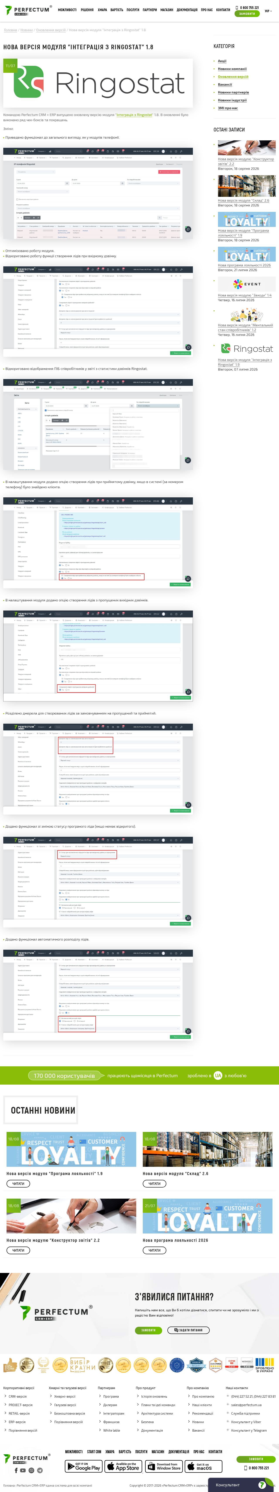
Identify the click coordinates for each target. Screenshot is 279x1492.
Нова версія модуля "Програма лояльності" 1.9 (55, 1173)
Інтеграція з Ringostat (134, 114)
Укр (267, 11)
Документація (187, 10)
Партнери (150, 10)
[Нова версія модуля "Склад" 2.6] (247, 195)
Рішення (87, 10)
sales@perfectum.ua (246, 1405)
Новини (198, 1422)
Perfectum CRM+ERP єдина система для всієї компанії (54, 1485)
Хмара (102, 10)
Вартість (117, 10)
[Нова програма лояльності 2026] (247, 260)
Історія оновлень (154, 1396)
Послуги (133, 10)
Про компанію (203, 1396)
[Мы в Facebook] (16, 1470)
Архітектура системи (157, 1413)
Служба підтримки (245, 1413)
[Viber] (31, 1470)
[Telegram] (40, 1470)
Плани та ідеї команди (158, 1405)
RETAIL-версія (19, 1413)
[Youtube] (23, 1470)
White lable (111, 1430)
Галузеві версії (65, 1405)
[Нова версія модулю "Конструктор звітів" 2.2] (247, 154)
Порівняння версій (23, 1430)
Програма (111, 1396)
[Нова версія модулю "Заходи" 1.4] (247, 290)
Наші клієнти (202, 1405)
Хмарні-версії (64, 1396)
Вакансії (198, 1430)
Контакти (223, 10)
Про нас (207, 10)
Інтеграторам (113, 1413)
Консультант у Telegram (249, 1430)
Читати (18, 1184)
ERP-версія (17, 1422)
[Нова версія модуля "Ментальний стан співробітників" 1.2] (247, 320)
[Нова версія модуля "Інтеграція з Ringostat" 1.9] (247, 355)
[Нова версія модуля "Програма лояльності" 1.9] (247, 225)
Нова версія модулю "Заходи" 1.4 (245, 295)
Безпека (147, 1422)
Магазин (166, 10)
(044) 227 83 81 (265, 1396)
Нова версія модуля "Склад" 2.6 (243, 200)
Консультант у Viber (246, 1422)
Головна (9, 1485)
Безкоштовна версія (69, 1413)
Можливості (67, 10)
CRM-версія (18, 1396)
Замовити (247, 13)
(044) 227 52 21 (242, 1396)
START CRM (94, 1452)
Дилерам (110, 1405)
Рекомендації (202, 1413)
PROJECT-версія (20, 1405)
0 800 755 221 (249, 7)
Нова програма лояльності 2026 (244, 265)
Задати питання (191, 1330)
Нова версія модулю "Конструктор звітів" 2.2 (53, 1240)
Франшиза (111, 1422)
